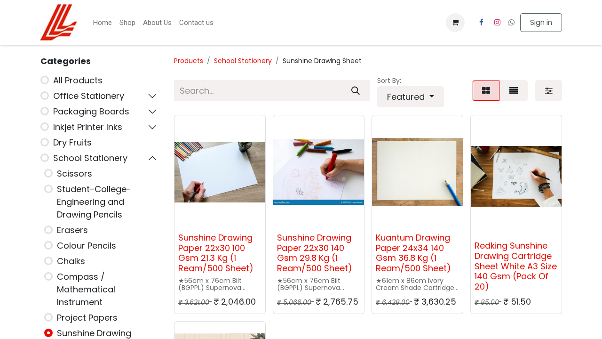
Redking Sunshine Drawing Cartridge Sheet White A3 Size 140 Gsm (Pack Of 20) (516, 266)
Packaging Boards (91, 111)
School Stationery (90, 158)
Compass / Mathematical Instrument (86, 289)
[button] (410, 96)
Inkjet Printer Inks (87, 127)
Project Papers (87, 317)
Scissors (74, 173)
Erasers (72, 230)
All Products (78, 80)
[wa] (511, 22)
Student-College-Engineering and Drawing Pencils (94, 201)
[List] (513, 90)
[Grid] (486, 90)
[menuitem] (102, 23)
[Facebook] (481, 23)
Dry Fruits (72, 142)
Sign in (541, 22)
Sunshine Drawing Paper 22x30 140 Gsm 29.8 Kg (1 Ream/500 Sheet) (314, 253)
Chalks (71, 261)
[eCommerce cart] (455, 22)
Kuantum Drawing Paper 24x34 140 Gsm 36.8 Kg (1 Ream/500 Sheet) (413, 253)
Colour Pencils (86, 245)
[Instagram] (498, 23)
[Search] (355, 90)
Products (188, 60)
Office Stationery (88, 96)
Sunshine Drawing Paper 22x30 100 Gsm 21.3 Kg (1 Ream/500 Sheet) (215, 253)
